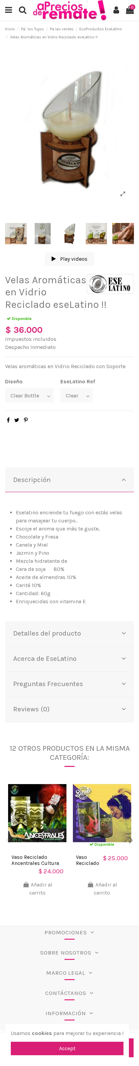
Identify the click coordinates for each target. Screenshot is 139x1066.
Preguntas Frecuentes (48, 684)
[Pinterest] (26, 420)
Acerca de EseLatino (45, 658)
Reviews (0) (31, 709)
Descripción (32, 480)
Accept (67, 1048)
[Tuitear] (16, 420)
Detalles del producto (47, 633)
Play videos (73, 259)
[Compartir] (8, 420)
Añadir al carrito (40, 888)
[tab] (69, 480)
